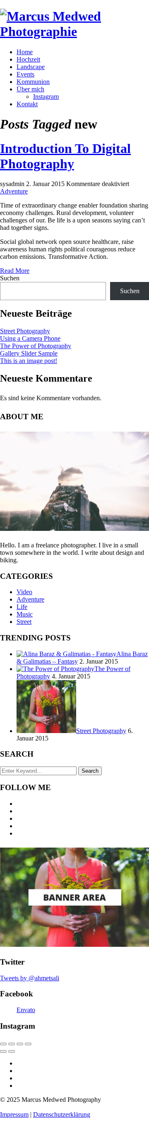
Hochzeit (28, 59)
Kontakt (27, 103)
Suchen (9, 278)
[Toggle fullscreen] (20, 1044)
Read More (14, 270)
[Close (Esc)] (3, 1044)
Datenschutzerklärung (61, 1114)
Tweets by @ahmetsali (29, 978)
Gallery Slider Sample (29, 353)
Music (25, 614)
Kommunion (33, 81)
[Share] (11, 1044)
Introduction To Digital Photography (65, 156)
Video (24, 591)
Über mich (30, 89)
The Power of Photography (35, 345)
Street (24, 621)
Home (25, 51)
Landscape (31, 66)
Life (22, 606)
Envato (26, 1009)
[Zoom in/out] (28, 1044)
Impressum (14, 1114)
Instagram (46, 96)
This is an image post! (28, 360)
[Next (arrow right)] (11, 1051)
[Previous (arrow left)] (3, 1051)
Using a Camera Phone (30, 338)
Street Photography (25, 330)
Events (25, 74)
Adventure (14, 191)
